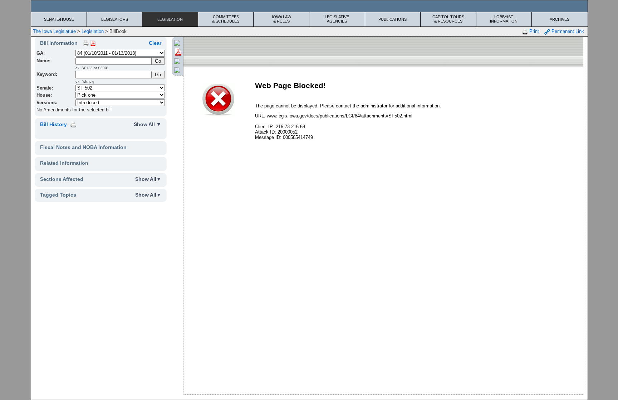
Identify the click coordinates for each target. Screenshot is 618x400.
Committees (225, 19)
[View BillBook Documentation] (93, 43)
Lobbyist (504, 19)
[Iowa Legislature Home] (309, 6)
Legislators (114, 19)
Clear (155, 42)
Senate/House (59, 19)
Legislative (337, 19)
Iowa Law (281, 19)
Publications (392, 19)
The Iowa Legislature (54, 31)
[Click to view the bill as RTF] (177, 61)
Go (158, 74)
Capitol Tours (448, 19)
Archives (559, 19)
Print (533, 31)
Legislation (170, 19)
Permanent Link (567, 31)
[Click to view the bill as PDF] (178, 51)
